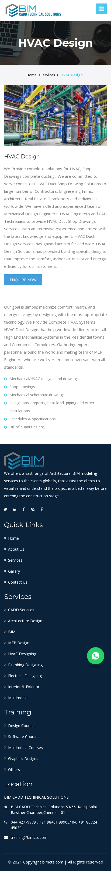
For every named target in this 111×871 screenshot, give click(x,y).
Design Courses (22, 725)
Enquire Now (23, 279)
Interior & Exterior (23, 686)
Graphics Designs (23, 758)
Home (13, 538)
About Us (16, 549)
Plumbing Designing (25, 664)
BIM (11, 631)
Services (15, 560)
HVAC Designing (22, 653)
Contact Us (17, 582)
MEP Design (18, 642)
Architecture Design (25, 620)
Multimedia (17, 697)
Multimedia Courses (25, 747)
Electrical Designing (25, 675)
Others (14, 769)
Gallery (14, 571)
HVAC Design (72, 74)
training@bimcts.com (29, 837)
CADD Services (21, 609)
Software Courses (23, 736)
